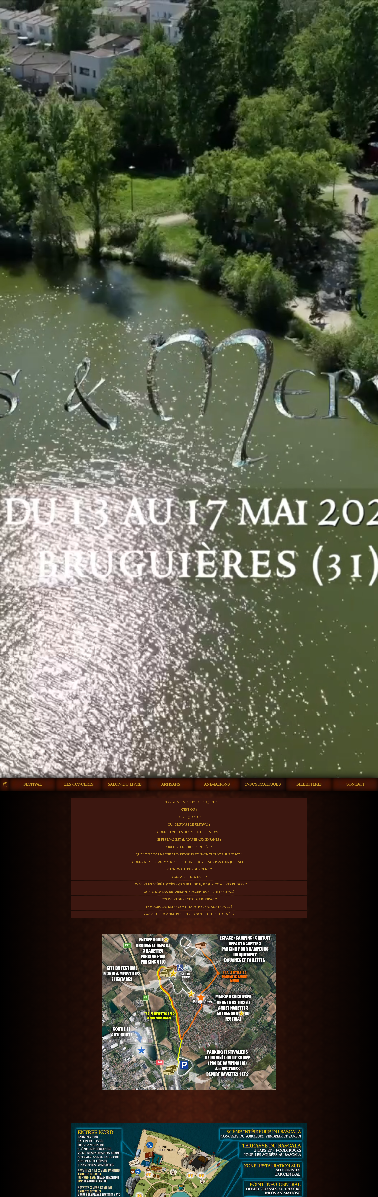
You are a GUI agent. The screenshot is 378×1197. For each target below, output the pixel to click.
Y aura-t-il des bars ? (189, 877)
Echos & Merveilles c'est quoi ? (189, 802)
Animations (217, 784)
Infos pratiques (263, 784)
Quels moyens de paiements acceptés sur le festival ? (189, 892)
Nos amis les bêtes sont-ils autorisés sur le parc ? (189, 907)
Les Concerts (78, 784)
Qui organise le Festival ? (189, 824)
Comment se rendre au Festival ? (189, 899)
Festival (32, 784)
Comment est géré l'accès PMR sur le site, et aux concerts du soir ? (189, 884)
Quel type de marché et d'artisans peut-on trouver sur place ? (189, 854)
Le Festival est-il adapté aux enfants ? (189, 839)
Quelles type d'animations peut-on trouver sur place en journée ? (189, 862)
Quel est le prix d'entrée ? (189, 847)
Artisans (170, 784)
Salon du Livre (124, 784)
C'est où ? (189, 810)
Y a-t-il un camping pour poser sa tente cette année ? (189, 914)
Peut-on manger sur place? (189, 869)
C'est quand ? (189, 817)
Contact (355, 784)
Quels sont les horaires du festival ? (189, 832)
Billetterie (308, 784)
